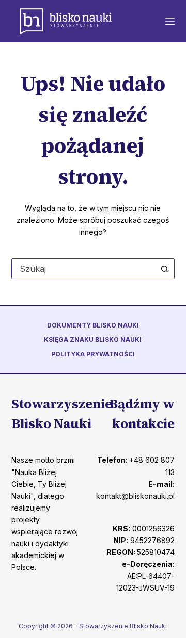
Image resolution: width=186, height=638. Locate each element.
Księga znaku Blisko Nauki (93, 339)
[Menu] (170, 21)
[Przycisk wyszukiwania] (164, 269)
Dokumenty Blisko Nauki (93, 325)
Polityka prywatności (93, 354)
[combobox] (83, 268)
